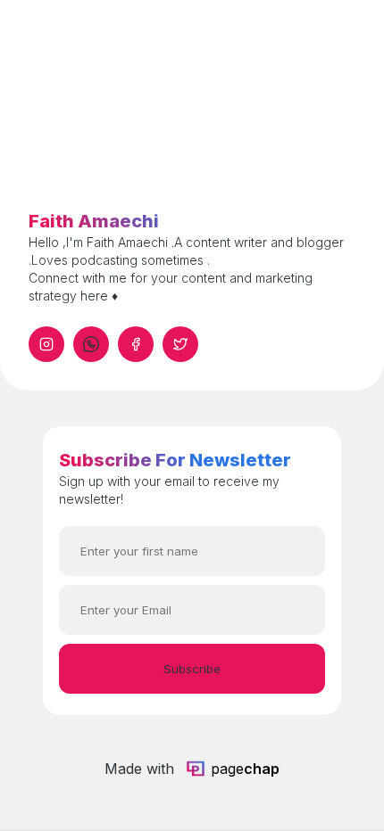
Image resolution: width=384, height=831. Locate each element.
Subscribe (192, 669)
